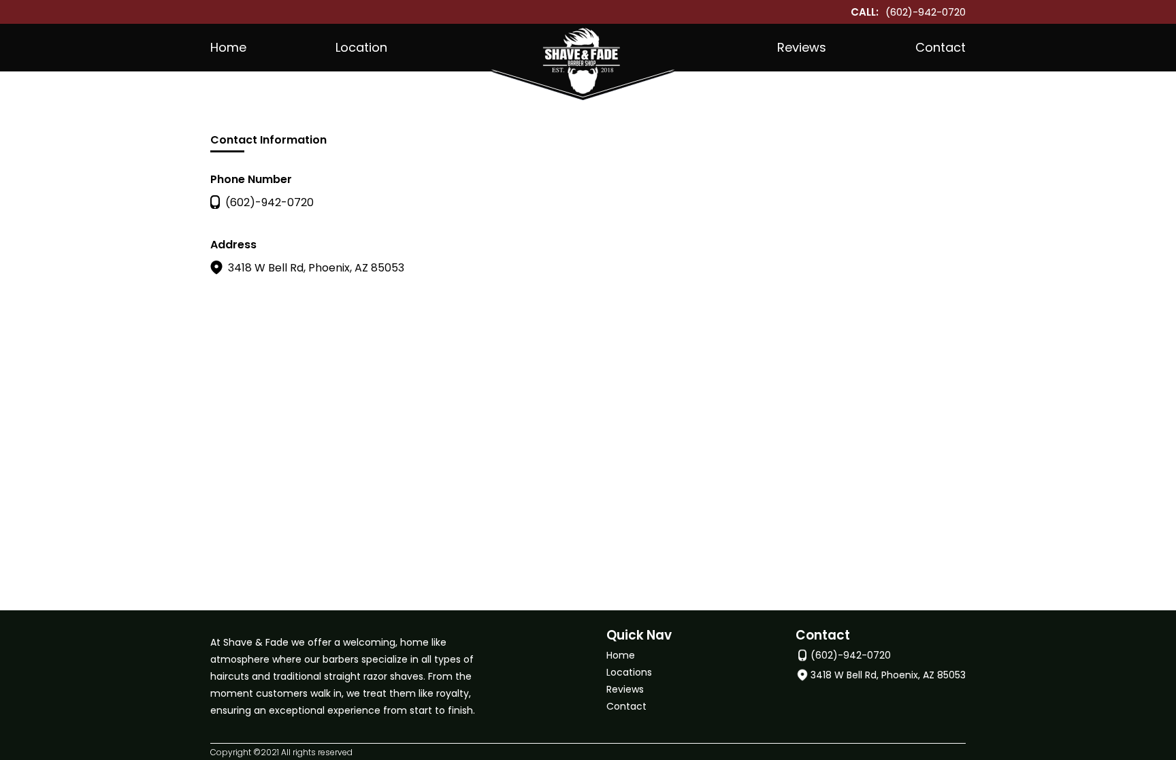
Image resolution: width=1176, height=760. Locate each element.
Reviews (801, 47)
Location (361, 47)
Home (228, 47)
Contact (940, 47)
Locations (629, 672)
